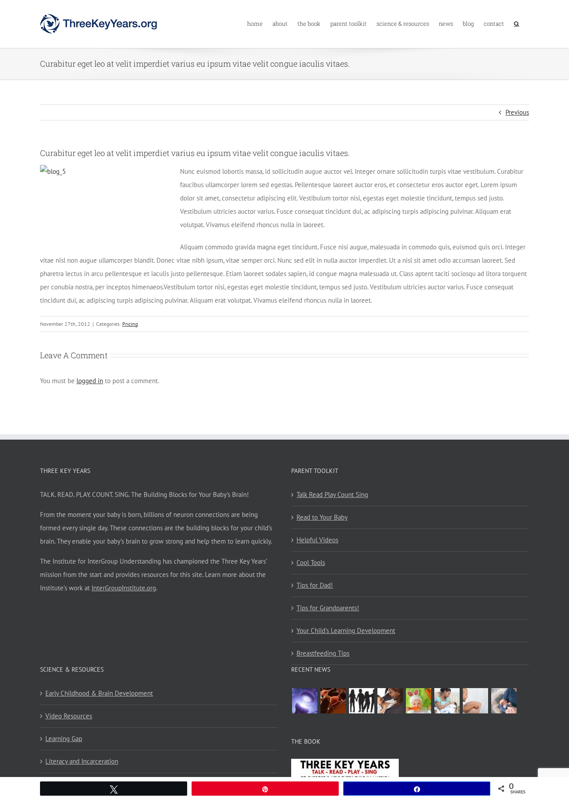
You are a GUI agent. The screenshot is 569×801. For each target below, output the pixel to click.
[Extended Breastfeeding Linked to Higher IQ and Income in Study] (446, 701)
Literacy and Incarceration (81, 761)
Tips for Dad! (315, 585)
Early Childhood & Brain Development (99, 693)
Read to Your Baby (322, 517)
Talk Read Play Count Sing (332, 494)
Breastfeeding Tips (323, 653)
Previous (517, 112)
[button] (516, 23)
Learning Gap (63, 738)
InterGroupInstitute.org (124, 588)
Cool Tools (311, 562)
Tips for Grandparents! (328, 608)
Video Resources (68, 716)
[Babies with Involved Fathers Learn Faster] (503, 701)
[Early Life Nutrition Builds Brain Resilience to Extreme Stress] (418, 701)
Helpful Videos (317, 540)
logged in (89, 380)
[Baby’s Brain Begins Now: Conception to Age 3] (333, 701)
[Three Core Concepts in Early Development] (304, 701)
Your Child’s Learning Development (346, 630)
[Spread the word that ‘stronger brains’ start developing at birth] (361, 701)
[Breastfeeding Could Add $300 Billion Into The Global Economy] (390, 701)
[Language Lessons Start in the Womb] (475, 701)
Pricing (130, 323)
